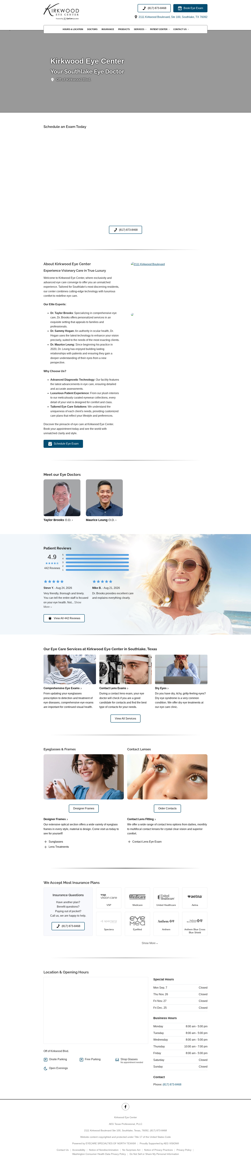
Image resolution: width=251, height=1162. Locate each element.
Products (124, 29)
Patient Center (159, 29)
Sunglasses (56, 841)
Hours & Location (73, 29)
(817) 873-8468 (172, 1084)
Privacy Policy (184, 1150)
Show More (149, 943)
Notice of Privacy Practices (158, 1150)
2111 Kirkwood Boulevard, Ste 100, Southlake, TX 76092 (172, 17)
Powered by (104, 1143)
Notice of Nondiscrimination (103, 1150)
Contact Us (180, 29)
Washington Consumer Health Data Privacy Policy (99, 1154)
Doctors (92, 29)
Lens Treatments (59, 846)
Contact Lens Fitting (140, 819)
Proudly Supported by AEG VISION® (159, 1143)
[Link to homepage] (67, 11)
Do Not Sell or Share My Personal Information (154, 1154)
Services (139, 29)
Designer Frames (55, 819)
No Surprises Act (131, 1150)
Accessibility (78, 1150)
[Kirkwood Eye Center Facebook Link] (125, 1106)
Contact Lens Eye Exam (147, 841)
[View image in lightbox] (148, 264)
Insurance (108, 29)
